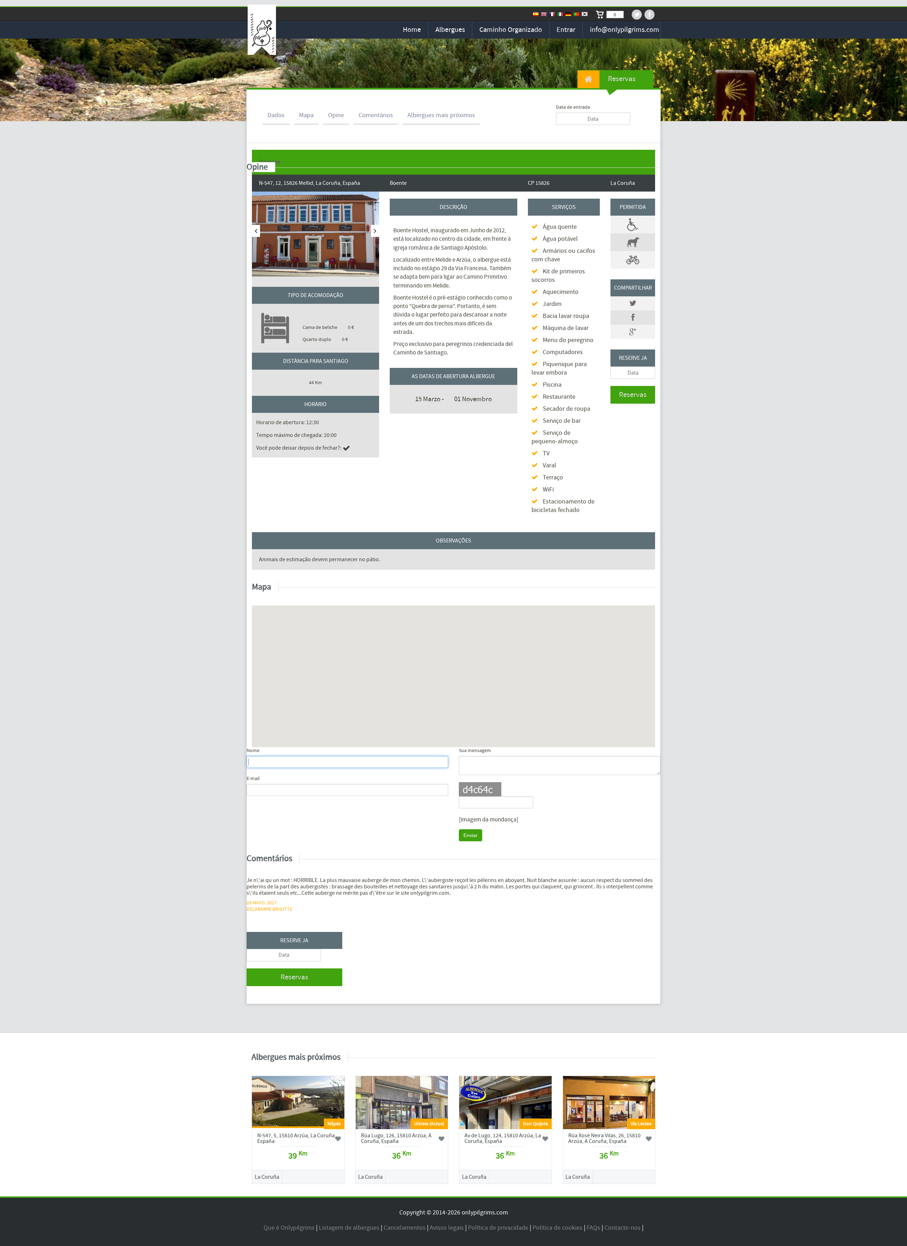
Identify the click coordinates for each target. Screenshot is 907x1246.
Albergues (450, 29)
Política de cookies (557, 1228)
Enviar (470, 835)
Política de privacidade (498, 1228)
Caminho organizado (510, 29)
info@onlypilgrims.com (624, 29)
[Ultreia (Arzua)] (402, 1111)
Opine (336, 115)
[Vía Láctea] (609, 1109)
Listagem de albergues (349, 1228)
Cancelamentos (405, 1228)
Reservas (621, 79)
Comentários (376, 115)
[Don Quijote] (505, 1123)
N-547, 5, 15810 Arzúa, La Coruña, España (296, 1138)
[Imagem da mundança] (488, 820)
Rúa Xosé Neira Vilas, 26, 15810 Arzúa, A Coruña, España (604, 1138)
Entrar (566, 29)
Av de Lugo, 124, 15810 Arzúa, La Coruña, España (502, 1138)
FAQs (593, 1228)
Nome (253, 750)
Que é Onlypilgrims (289, 1228)
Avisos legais (447, 1228)
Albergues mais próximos (441, 115)
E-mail (253, 778)
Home (412, 29)
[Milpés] (298, 1102)
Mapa (306, 115)
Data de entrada (573, 107)
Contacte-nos (622, 1228)
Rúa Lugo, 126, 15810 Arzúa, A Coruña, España (396, 1138)
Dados (276, 115)
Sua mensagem (475, 750)
